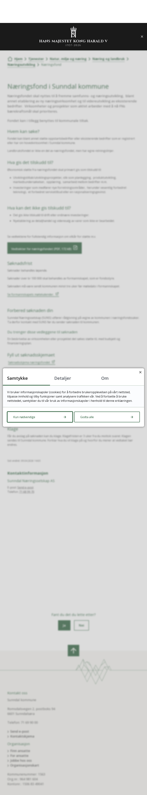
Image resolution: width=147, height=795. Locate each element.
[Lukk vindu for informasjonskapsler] (140, 372)
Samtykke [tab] (17, 378)
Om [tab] (105, 378)
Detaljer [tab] (62, 378)
